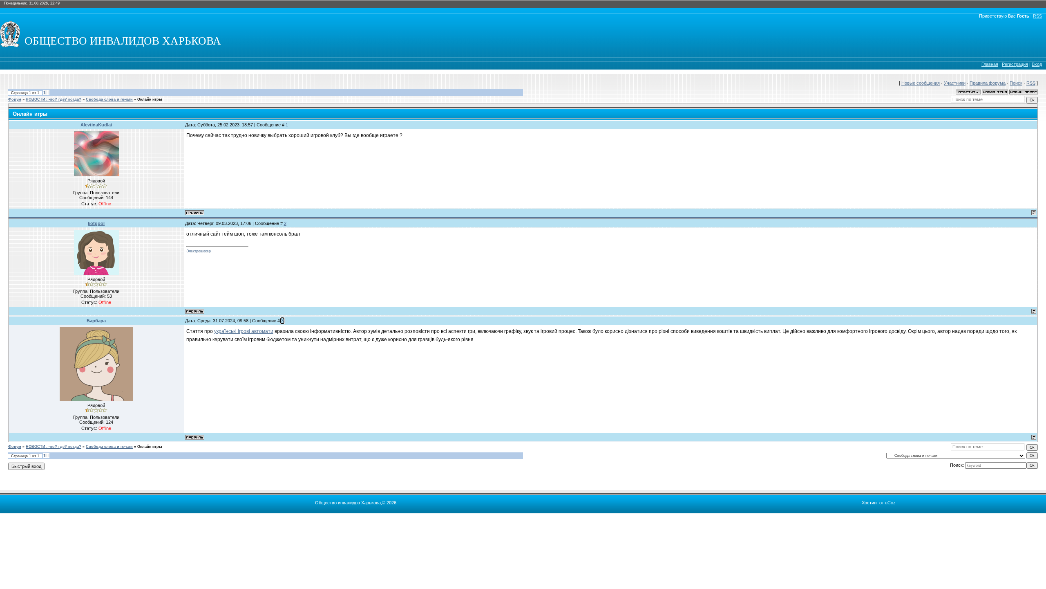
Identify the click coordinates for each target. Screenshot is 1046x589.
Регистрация (1015, 64)
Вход (1037, 64)
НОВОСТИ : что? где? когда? (53, 99)
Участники (955, 83)
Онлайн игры (149, 99)
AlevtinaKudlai (96, 124)
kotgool (96, 223)
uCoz (890, 502)
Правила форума (988, 83)
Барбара (96, 320)
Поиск (1016, 83)
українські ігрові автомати (243, 331)
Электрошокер (198, 251)
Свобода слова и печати (109, 99)
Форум (14, 99)
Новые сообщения (920, 83)
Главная (989, 64)
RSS (1037, 15)
